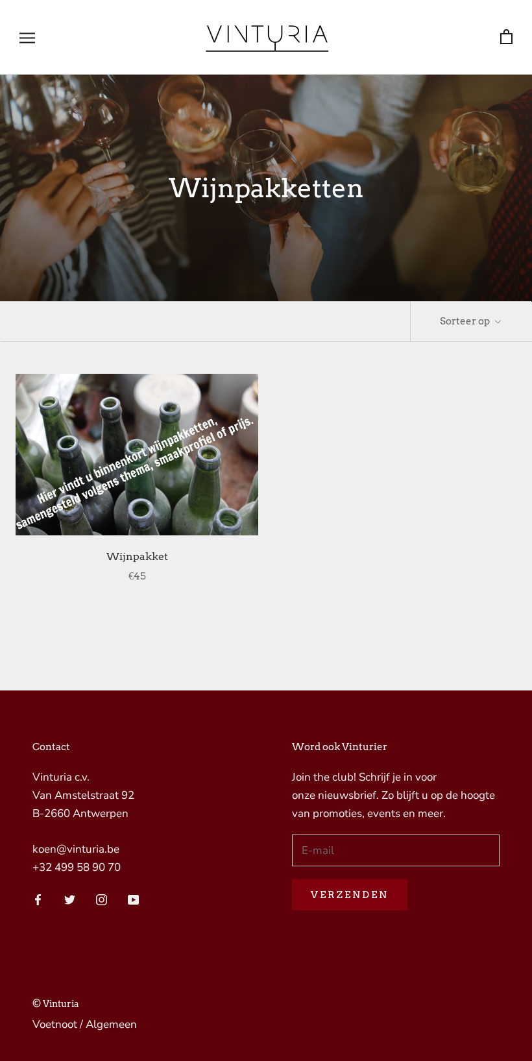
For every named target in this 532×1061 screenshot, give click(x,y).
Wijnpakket (137, 556)
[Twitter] (69, 899)
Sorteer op (466, 321)
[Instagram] (101, 899)
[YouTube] (133, 899)
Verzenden (350, 895)
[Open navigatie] (27, 37)
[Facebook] (37, 899)
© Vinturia (55, 1004)
